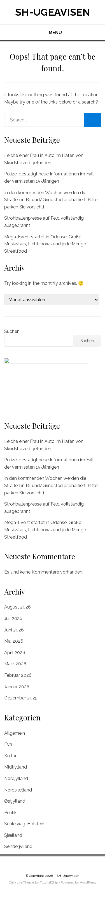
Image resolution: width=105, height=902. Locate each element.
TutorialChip (49, 882)
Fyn (8, 744)
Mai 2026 (13, 641)
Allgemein (14, 733)
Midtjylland (15, 767)
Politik (10, 812)
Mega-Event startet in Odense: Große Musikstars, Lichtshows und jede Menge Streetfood (45, 244)
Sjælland (13, 835)
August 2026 (17, 607)
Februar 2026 (18, 675)
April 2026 (14, 652)
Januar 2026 (16, 686)
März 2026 (15, 663)
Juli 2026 (13, 618)
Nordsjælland (18, 790)
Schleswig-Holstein (24, 823)
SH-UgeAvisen (52, 12)
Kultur (10, 755)
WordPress (88, 882)
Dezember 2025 (21, 698)
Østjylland (14, 801)
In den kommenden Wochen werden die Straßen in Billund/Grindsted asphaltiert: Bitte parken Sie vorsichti (50, 200)
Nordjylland (16, 778)
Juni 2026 (14, 630)
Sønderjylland (18, 846)
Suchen (12, 331)
